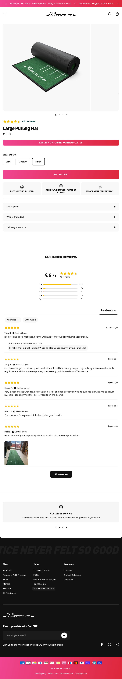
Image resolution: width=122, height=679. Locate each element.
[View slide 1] (55, 527)
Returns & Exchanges (44, 579)
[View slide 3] (63, 527)
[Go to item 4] (66, 115)
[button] (61, 284)
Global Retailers (72, 575)
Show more (61, 474)
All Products (9, 593)
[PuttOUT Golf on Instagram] (117, 644)
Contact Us (39, 584)
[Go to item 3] (63, 115)
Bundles (7, 588)
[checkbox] (30, 320)
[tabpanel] (61, 399)
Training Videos (41, 570)
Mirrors (6, 584)
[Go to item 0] (55, 115)
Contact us (62, 517)
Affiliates (68, 579)
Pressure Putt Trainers (14, 575)
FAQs (51, 517)
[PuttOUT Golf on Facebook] (102, 644)
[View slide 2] (59, 527)
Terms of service (66, 673)
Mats (5, 579)
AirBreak (7, 570)
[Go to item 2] (59, 115)
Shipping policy (81, 673)
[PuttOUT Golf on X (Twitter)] (109, 644)
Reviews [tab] (108, 310)
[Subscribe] (64, 635)
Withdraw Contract (43, 588)
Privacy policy (53, 673)
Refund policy (40, 673)
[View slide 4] (66, 527)
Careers (68, 570)
